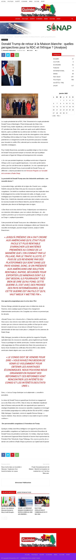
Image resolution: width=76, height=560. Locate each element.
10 (66, 103)
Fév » (58, 116)
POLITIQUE (10, 1)
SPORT (43, 1)
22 (60, 110)
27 (53, 113)
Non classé (56, 77)
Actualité (56, 59)
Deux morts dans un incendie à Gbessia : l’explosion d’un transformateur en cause (11, 469)
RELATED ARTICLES (9, 492)
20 (53, 110)
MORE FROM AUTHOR (24, 492)
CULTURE (36, 1)
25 (70, 110)
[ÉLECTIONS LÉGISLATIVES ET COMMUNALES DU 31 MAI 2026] (42, 502)
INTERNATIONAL (58, 71)
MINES (30, 1)
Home (3, 37)
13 (53, 107)
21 (57, 110)
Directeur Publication (9, 50)
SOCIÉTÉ (17, 1)
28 (57, 113)
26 (73, 110)
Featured (56, 68)
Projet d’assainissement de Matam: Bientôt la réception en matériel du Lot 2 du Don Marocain (39, 470)
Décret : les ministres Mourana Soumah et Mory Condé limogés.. (7, 510)
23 (64, 110)
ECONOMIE (24, 1)
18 (70, 107)
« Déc (54, 116)
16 (64, 107)
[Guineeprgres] (38, 9)
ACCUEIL (3, 1)
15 (60, 107)
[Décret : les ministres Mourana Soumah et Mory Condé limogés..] (8, 502)
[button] (72, 19)
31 (66, 113)
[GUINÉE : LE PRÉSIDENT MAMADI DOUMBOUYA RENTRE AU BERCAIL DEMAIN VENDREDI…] (25, 502)
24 (66, 110)
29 (60, 113)
